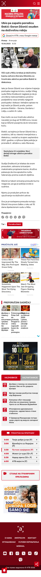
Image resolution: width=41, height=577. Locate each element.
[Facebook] (11, 553)
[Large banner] (20, 14)
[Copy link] (2, 217)
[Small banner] (20, 356)
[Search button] (34, 3)
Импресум (20, 538)
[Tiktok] (36, 553)
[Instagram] (17, 553)
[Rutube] (30, 553)
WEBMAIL (20, 546)
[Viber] (20, 560)
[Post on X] (15, 217)
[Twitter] (23, 553)
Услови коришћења (28, 542)
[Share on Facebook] (6, 217)
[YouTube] (5, 553)
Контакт (32, 538)
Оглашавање (9, 542)
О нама (8, 538)
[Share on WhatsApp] (19, 217)
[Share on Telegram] (11, 217)
